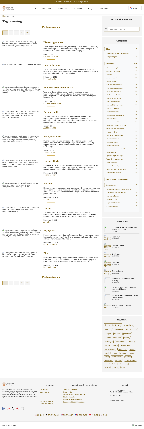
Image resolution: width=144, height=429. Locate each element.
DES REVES (82, 415)
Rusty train (116, 237)
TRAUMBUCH (53, 415)
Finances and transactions (121, 115)
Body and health (49, 79)
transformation (121, 342)
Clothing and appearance (121, 88)
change (107, 345)
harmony (108, 329)
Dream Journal (104, 9)
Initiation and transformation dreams (121, 189)
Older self (115, 262)
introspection (122, 349)
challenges (109, 342)
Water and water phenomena (121, 169)
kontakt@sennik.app (117, 400)
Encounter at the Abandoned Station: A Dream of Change (125, 228)
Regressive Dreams (121, 203)
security (127, 338)
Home (4, 16)
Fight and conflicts (121, 112)
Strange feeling (117, 271)
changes (108, 334)
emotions (128, 325)
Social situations (121, 152)
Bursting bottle (51, 112)
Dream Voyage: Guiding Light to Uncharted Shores (124, 288)
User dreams (62, 9)
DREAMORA (68, 415)
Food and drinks (121, 118)
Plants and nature (50, 244)
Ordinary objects (121, 132)
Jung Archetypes (121, 57)
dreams (115, 345)
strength (128, 357)
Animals (46, 199)
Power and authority (121, 145)
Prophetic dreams (121, 199)
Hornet (47, 208)
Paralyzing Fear (52, 136)
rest (132, 364)
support (132, 349)
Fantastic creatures (121, 108)
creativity (123, 353)
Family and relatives (121, 101)
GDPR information (69, 397)
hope (123, 367)
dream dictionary (113, 325)
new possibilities (130, 360)
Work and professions (121, 172)
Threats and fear (49, 128)
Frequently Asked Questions (72, 399)
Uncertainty (108, 360)
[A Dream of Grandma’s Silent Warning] (107, 283)
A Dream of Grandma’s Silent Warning (123, 279)
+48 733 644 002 (115, 396)
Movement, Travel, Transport (121, 125)
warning (132, 342)
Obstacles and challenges (121, 128)
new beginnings (110, 349)
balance (117, 334)
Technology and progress (121, 159)
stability (107, 353)
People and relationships (121, 135)
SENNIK (40, 415)
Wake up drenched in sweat (58, 87)
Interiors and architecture (121, 122)
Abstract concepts (121, 68)
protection (127, 334)
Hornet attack (51, 161)
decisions (118, 360)
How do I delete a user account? (74, 402)
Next (27, 32)
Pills (45, 253)
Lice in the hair (51, 65)
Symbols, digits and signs (121, 155)
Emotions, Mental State (52, 103)
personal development (113, 338)
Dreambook (78, 9)
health (131, 353)
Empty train (116, 254)
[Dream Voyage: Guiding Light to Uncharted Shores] (107, 292)
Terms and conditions (70, 389)
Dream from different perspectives (121, 53)
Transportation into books (121, 305)
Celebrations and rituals (121, 85)
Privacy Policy (67, 392)
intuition (107, 367)
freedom (115, 367)
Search (106, 29)
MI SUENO (95, 415)
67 (22, 32)
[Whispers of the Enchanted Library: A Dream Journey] (107, 300)
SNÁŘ (105, 415)
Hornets (47, 183)
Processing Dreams (121, 196)
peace (107, 357)
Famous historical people (121, 105)
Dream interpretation (42, 9)
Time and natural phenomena (121, 166)
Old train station (118, 245)
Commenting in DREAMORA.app (74, 394)
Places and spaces (50, 56)
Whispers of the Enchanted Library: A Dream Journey (125, 297)
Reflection (119, 329)
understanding (123, 364)
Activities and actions (121, 71)
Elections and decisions (121, 95)
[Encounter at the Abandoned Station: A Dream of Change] (107, 232)
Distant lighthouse (53, 42)
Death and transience (121, 91)
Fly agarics (49, 230)
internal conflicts (110, 364)
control (115, 353)
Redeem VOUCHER (46, 403)
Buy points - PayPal (46, 401)
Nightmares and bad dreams (121, 192)
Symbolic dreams (121, 206)
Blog (90, 9)
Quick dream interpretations (121, 179)
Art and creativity (121, 78)
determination (125, 345)
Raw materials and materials (121, 149)
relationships (131, 329)
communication (117, 357)
